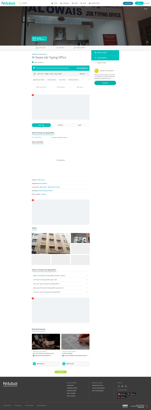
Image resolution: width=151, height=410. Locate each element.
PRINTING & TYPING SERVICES (40, 351)
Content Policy (7, 405)
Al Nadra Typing (67, 353)
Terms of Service (29, 405)
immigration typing (38, 80)
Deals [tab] (79, 125)
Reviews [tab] (60, 125)
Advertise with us (97, 385)
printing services (73, 80)
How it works (71, 396)
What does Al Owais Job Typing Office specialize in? (48, 288)
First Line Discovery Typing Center (43, 353)
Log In (147, 3)
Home (55, 3)
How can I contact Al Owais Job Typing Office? (46, 292)
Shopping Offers (72, 388)
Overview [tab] (41, 125)
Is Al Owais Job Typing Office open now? (45, 280)
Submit (105, 83)
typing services (51, 80)
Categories (65, 3)
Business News (71, 391)
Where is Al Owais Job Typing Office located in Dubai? (49, 275)
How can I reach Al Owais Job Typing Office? (46, 284)
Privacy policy (17, 405)
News (76, 3)
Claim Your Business (98, 388)
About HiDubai (71, 393)
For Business (128, 3)
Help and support (41, 405)
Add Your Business (98, 391)
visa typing (62, 80)
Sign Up (139, 3)
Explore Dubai (95, 3)
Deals (84, 3)
